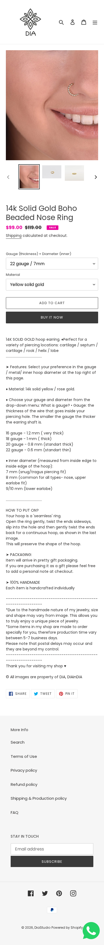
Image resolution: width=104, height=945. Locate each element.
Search (18, 742)
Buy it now (52, 317)
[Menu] (95, 22)
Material (13, 274)
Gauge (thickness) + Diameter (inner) (38, 253)
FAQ (14, 812)
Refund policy (24, 784)
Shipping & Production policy (39, 798)
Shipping (14, 235)
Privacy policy (24, 770)
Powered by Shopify (67, 927)
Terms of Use (24, 756)
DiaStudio (42, 927)
